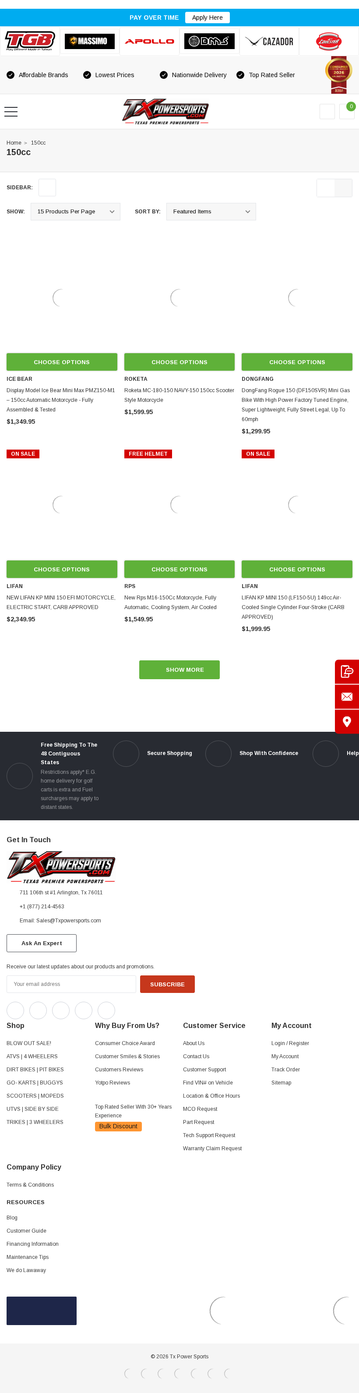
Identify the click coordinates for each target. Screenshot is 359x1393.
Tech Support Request (209, 1135)
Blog (12, 1218)
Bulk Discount (118, 1126)
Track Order (285, 1070)
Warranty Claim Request (212, 1148)
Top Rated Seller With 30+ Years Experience (133, 1111)
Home (14, 143)
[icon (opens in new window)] (15, 1010)
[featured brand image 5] (269, 41)
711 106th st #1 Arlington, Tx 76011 (61, 893)
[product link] (62, 297)
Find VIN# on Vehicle (208, 1083)
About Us (193, 1043)
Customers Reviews (119, 1070)
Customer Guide (26, 1231)
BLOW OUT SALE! (29, 1043)
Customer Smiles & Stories (127, 1056)
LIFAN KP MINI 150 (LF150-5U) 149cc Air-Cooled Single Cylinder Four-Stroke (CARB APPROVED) (293, 607)
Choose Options (62, 362)
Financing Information (33, 1244)
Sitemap (281, 1083)
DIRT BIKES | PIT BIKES (35, 1070)
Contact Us (196, 1056)
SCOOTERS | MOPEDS (35, 1096)
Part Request (198, 1122)
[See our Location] (347, 721)
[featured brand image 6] (329, 41)
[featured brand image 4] (209, 41)
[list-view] (325, 188)
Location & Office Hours (211, 1096)
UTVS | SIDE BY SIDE (33, 1109)
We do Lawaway (26, 1270)
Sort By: (148, 212)
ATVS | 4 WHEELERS (32, 1056)
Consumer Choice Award (125, 1043)
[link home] (165, 111)
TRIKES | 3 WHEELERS (35, 1122)
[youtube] (144, 1008)
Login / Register (290, 1043)
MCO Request (200, 1109)
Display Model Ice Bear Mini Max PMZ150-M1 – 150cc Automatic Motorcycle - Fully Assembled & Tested (61, 400)
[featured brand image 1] (90, 41)
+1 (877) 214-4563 (42, 907)
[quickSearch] (32, 111)
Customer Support (204, 1070)
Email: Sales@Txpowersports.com (60, 921)
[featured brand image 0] (30, 41)
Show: (16, 212)
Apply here (207, 17)
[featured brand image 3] (150, 41)
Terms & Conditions (30, 1185)
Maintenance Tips (28, 1257)
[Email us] (347, 696)
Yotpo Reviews (112, 1083)
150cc (38, 143)
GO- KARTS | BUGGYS (35, 1083)
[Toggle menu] (11, 111)
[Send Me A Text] (347, 671)
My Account (285, 1056)
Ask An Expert (41, 943)
